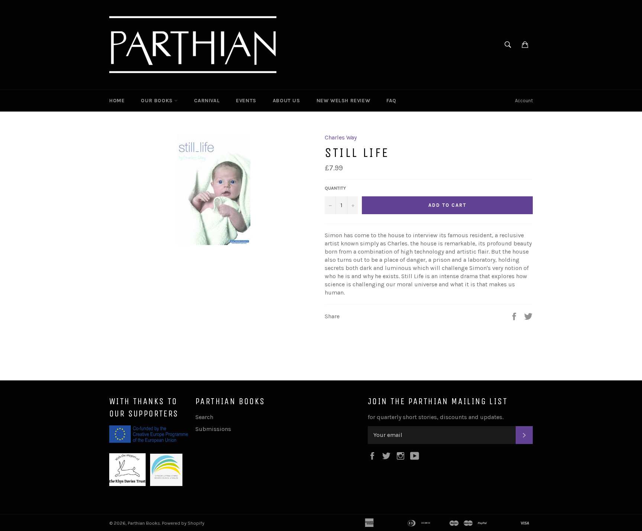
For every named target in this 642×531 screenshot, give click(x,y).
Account (524, 100)
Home (116, 100)
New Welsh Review (343, 100)
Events (246, 100)
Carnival (207, 100)
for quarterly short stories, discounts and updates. (435, 417)
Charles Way (341, 137)
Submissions (213, 428)
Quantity (335, 188)
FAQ (391, 100)
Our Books (157, 100)
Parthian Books (144, 523)
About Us (286, 100)
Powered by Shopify (183, 523)
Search (204, 417)
